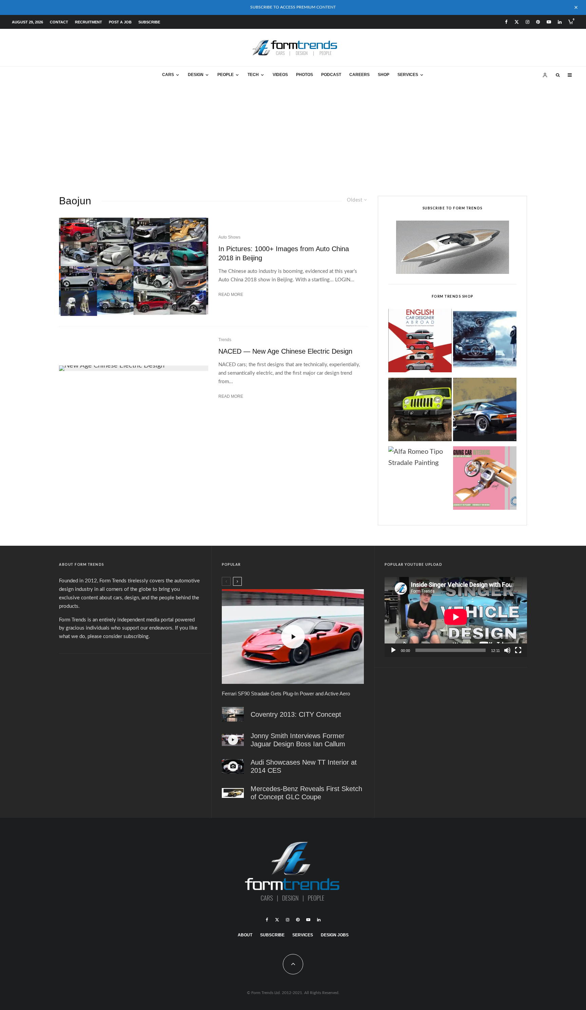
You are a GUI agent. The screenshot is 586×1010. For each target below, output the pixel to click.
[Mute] (507, 650)
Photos (304, 74)
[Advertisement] (293, 134)
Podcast (331, 74)
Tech (253, 74)
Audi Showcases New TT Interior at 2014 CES (304, 766)
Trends (224, 339)
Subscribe (149, 22)
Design (195, 74)
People (225, 74)
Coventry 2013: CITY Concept (296, 714)
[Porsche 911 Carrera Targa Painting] (484, 411)
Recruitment (88, 22)
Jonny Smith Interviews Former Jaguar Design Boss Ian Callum (298, 740)
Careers (359, 74)
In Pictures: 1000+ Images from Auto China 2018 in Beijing (283, 253)
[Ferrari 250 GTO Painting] (484, 342)
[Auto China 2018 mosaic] (133, 266)
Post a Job (120, 22)
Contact (59, 22)
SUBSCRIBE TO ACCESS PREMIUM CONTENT (293, 7)
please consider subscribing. (118, 636)
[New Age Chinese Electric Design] (133, 368)
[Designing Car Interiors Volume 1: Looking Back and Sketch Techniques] (484, 479)
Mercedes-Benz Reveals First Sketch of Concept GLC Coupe (306, 793)
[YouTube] (548, 21)
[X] (516, 21)
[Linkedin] (559, 21)
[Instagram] (527, 21)
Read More (230, 294)
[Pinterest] (538, 21)
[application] (456, 617)
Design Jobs (335, 935)
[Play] (393, 650)
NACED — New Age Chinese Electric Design (285, 351)
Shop (383, 74)
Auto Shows (229, 237)
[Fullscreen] (518, 650)
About (245, 935)
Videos (280, 74)
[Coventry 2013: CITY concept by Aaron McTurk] (233, 714)
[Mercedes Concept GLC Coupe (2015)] (233, 793)
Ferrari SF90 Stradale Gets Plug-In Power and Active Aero (286, 693)
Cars (168, 74)
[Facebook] (506, 21)
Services (407, 74)
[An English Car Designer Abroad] (420, 342)
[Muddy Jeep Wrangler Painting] (420, 411)
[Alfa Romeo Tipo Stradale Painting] (420, 457)
